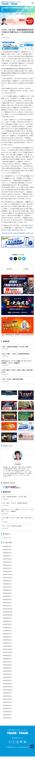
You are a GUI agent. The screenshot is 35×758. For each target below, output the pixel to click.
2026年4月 (6, 559)
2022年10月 (6, 690)
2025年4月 (6, 596)
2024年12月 (6, 609)
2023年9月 (6, 655)
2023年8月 (6, 658)
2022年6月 (6, 702)
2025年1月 (6, 605)
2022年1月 (6, 718)
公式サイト (6, 476)
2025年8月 (6, 584)
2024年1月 (6, 643)
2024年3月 (6, 637)
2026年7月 (6, 549)
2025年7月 (6, 587)
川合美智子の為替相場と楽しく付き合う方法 (24, 13)
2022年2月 (6, 715)
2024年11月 (6, 612)
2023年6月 (6, 665)
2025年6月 (6, 590)
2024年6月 (6, 627)
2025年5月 (6, 593)
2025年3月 (6, 599)
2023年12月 (6, 646)
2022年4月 (6, 708)
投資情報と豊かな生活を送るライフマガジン (11, 1)
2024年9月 (6, 618)
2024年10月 (6, 615)
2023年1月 (6, 680)
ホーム (2, 13)
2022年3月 (6, 711)
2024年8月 (6, 621)
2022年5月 (6, 705)
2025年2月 (6, 602)
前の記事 (9, 269)
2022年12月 (6, 683)
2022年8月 (6, 696)
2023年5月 (6, 668)
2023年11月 (6, 649)
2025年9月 (6, 581)
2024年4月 (6, 634)
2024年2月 (6, 640)
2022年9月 (6, 693)
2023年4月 (6, 671)
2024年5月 (6, 630)
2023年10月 (6, 652)
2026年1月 (6, 568)
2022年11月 (6, 687)
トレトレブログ (9, 13)
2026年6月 (6, 553)
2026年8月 (6, 546)
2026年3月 (6, 562)
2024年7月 (6, 624)
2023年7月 (6, 662)
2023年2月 (6, 677)
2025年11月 (6, 574)
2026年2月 (6, 565)
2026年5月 (6, 556)
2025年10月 (6, 577)
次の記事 (25, 269)
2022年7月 (6, 699)
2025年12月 (6, 571)
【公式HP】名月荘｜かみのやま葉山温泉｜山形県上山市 (17, 233)
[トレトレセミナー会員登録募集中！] (9, 393)
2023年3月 (6, 674)
